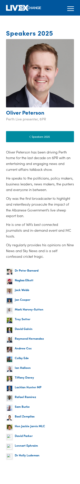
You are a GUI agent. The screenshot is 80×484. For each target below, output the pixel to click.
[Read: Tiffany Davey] (9, 378)
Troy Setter (22, 319)
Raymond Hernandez (29, 338)
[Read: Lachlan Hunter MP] (9, 388)
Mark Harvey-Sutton (29, 309)
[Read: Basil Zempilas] (9, 417)
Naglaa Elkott (24, 280)
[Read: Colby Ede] (9, 359)
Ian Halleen (23, 368)
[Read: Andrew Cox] (9, 349)
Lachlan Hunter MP (28, 387)
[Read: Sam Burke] (9, 407)
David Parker (24, 436)
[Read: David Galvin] (9, 330)
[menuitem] (68, 8)
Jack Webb (22, 290)
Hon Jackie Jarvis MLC (30, 426)
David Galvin (23, 329)
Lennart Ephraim (26, 445)
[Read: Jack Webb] (9, 291)
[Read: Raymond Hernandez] (9, 339)
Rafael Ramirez (25, 397)
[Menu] (68, 8)
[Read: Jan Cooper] (9, 300)
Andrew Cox (23, 348)
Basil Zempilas (25, 416)
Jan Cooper (22, 299)
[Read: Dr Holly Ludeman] (9, 456)
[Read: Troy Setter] (9, 320)
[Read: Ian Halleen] (9, 369)
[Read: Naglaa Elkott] (9, 281)
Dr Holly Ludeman (27, 455)
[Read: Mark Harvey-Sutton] (9, 310)
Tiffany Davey (24, 377)
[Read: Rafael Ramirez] (9, 398)
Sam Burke (22, 406)
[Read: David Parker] (9, 437)
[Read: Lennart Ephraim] (9, 446)
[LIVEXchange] (33, 8)
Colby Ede (22, 358)
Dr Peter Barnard (26, 270)
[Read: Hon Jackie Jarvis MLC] (9, 427)
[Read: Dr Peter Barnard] (9, 271)
